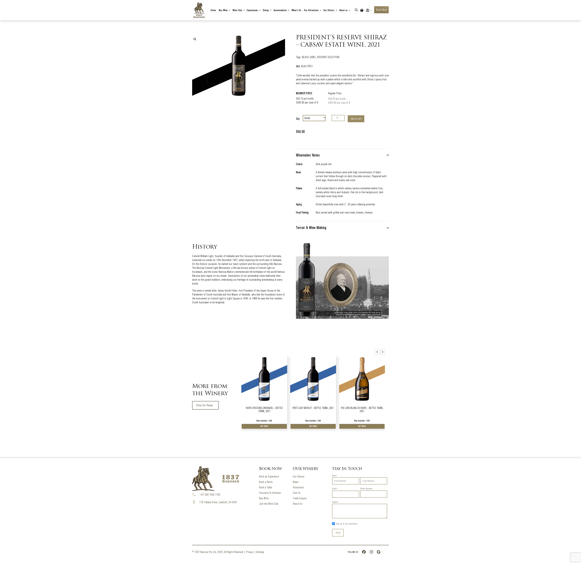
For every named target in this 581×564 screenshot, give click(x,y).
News (295, 482)
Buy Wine (223, 10)
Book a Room (266, 482)
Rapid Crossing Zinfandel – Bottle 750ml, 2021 (264, 409)
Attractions (298, 487)
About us (343, 10)
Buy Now (264, 426)
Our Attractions (311, 10)
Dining (266, 10)
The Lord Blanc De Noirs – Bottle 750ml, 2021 (362, 409)
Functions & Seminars (270, 493)
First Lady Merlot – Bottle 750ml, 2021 (313, 408)
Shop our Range (204, 405)
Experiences (252, 10)
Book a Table (265, 487)
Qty (298, 118)
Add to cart (356, 118)
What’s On (296, 10)
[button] (195, 39)
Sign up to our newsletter (347, 523)
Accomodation (280, 10)
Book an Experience (269, 476)
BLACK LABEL (309, 57)
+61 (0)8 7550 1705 (209, 494)
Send (337, 532)
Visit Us (296, 493)
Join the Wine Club (268, 503)
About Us (297, 503)
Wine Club (237, 10)
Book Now (381, 9)
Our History (329, 10)
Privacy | (251, 552)
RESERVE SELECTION (328, 57)
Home (213, 10)
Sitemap (260, 552)
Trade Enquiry (300, 498)
